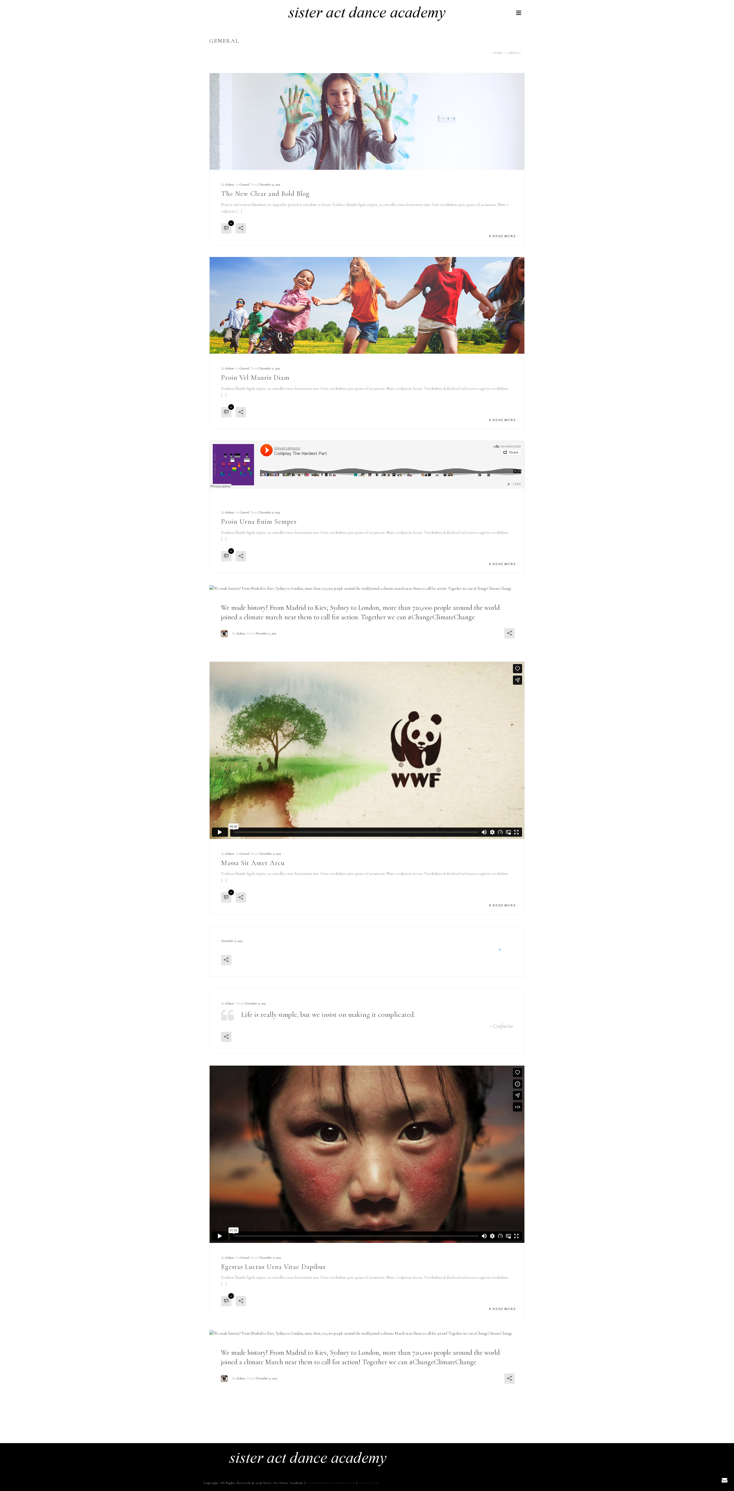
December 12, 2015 (269, 184)
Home (498, 53)
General (513, 53)
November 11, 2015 (270, 854)
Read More (504, 236)
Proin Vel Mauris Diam (255, 377)
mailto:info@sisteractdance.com (331, 1483)
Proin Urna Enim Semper (259, 521)
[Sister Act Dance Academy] (308, 1457)
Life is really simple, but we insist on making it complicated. (328, 1014)
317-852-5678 (368, 1483)
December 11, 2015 (269, 368)
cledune (229, 184)
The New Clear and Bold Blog (265, 194)
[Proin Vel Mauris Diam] (367, 305)
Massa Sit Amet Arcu (253, 863)
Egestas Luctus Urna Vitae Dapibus (273, 1267)
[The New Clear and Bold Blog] (367, 121)
